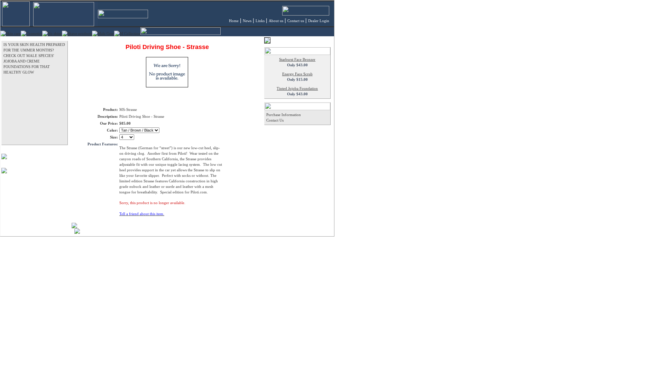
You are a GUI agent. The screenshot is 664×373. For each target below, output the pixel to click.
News (247, 21)
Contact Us (275, 120)
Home (234, 21)
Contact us (295, 21)
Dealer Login (318, 21)
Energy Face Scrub (297, 74)
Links (260, 21)
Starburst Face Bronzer (297, 59)
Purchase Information (283, 115)
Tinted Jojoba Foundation (297, 88)
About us (276, 21)
